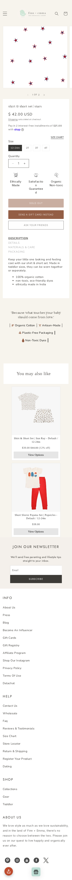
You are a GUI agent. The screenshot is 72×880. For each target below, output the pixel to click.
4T (46, 148)
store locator (11, 743)
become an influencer (17, 630)
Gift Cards (9, 638)
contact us (10, 706)
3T (37, 148)
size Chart (9, 736)
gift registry (11, 645)
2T (28, 148)
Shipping (13, 119)
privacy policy (12, 668)
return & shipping (15, 751)
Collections (10, 789)
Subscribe (36, 579)
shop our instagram (16, 660)
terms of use (12, 676)
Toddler (8, 804)
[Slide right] (44, 95)
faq (5, 721)
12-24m (16, 148)
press (6, 615)
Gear (6, 797)
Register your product (17, 759)
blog (6, 622)
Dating (7, 766)
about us (9, 607)
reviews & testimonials (18, 728)
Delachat (9, 683)
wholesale (10, 713)
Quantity (14, 156)
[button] (5, 13)
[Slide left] (28, 95)
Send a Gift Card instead (36, 214)
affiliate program (14, 653)
